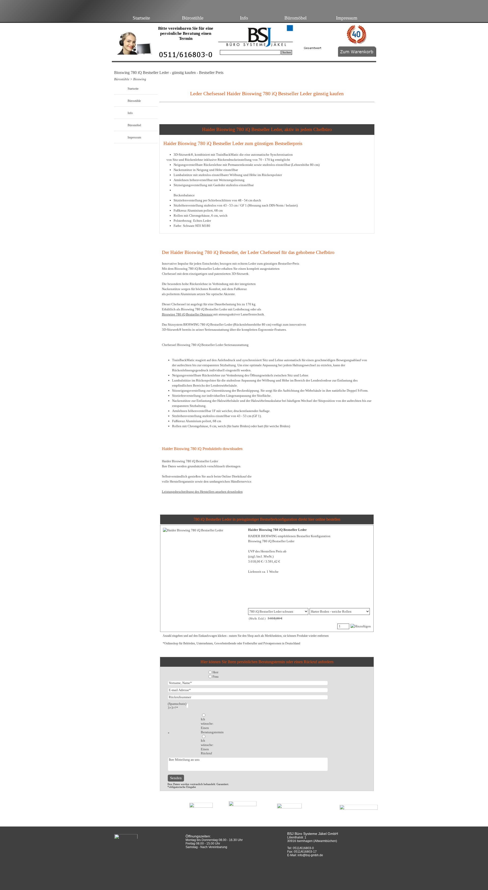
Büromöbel (295, 18)
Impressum (346, 18)
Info (244, 18)
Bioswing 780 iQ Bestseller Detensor (187, 314)
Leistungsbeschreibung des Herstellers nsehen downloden (202, 492)
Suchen (286, 52)
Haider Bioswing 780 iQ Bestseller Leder (277, 530)
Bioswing (139, 79)
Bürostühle (192, 18)
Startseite (141, 18)
